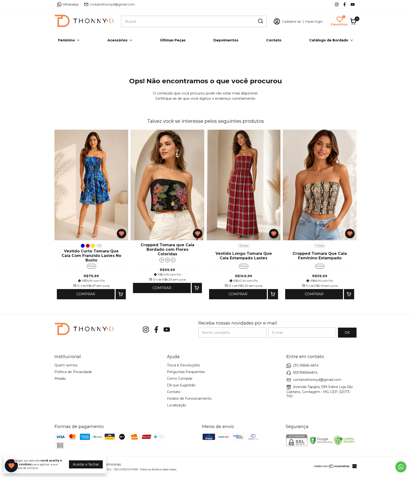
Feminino (66, 40)
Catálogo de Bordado (328, 40)
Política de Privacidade (73, 372)
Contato (273, 40)
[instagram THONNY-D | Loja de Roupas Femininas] (337, 4)
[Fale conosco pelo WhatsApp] (401, 467)
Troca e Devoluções (183, 365)
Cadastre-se (291, 21)
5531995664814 (305, 372)
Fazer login (314, 21)
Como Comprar (179, 378)
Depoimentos (225, 40)
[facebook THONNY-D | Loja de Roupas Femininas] (344, 4)
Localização (176, 405)
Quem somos (65, 365)
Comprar (85, 294)
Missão (60, 378)
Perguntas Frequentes (186, 372)
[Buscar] (260, 21)
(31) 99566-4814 (305, 365)
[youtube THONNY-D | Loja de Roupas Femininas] (353, 4)
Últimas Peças (173, 40)
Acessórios (117, 40)
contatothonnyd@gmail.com (112, 4)
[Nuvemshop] (332, 467)
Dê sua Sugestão (181, 385)
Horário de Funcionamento (189, 398)
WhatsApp (71, 4)
